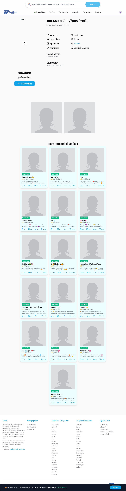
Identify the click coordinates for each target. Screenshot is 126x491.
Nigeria (78, 436)
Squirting (54, 462)
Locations (98, 12)
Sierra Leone (80, 451)
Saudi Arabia (80, 453)
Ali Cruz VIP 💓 (85, 351)
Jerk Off (54, 427)
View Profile (25, 174)
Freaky (54, 451)
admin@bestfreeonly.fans (17, 449)
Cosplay (54, 465)
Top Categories (63, 12)
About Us (103, 427)
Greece (78, 443)
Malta (77, 439)
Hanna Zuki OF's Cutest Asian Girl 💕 (91, 264)
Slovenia (78, 441)
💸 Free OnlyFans (39, 12)
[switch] (120, 12)
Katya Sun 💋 (55, 307)
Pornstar (54, 472)
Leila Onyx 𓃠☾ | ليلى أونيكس (32, 307)
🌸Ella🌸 (83, 221)
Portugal (79, 455)
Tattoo (54, 434)
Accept (115, 487)
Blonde (54, 460)
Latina (53, 436)
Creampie (55, 453)
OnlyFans (52, 12)
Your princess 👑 (28, 177)
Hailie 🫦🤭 (84, 307)
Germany (79, 425)
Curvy (53, 448)
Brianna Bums (27, 221)
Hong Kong (79, 462)
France (78, 434)
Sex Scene (55, 443)
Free (53, 439)
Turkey (78, 429)
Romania (78, 460)
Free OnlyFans (31, 425)
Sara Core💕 (55, 351)
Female (77, 43)
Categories (75, 12)
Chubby (54, 455)
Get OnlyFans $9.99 (24, 83)
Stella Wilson (55, 177)
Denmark (79, 458)
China (78, 427)
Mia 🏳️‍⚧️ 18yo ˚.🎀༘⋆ (28, 351)
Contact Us (104, 425)
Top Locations (87, 12)
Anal (53, 429)
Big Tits (54, 432)
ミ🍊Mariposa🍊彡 (58, 264)
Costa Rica (79, 432)
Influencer (55, 446)
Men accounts (31, 429)
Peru (77, 446)
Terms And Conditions (107, 432)
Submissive (55, 467)
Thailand (78, 467)
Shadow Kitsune (56, 394)
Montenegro (80, 465)
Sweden (78, 448)
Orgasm (54, 469)
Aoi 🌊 (53, 221)
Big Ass (54, 441)
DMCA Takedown (106, 434)
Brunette (54, 474)
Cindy (82, 177)
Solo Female (55, 425)
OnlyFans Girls (31, 427)
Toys (53, 458)
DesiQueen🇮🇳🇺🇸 (27, 264)
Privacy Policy (62, 487)
